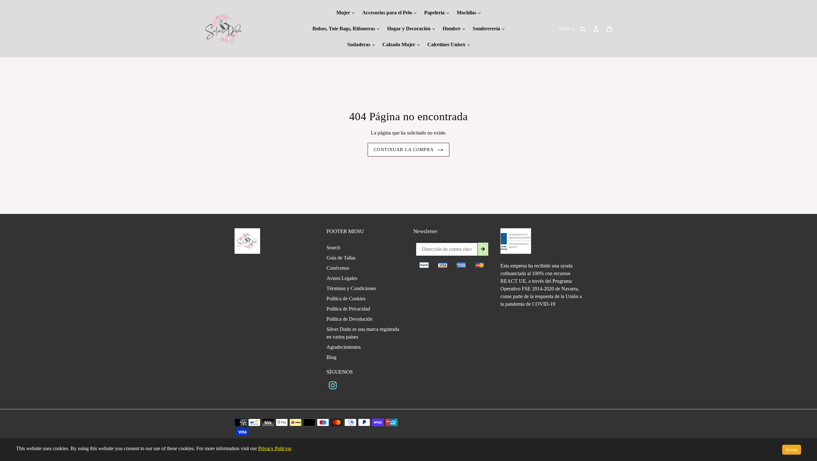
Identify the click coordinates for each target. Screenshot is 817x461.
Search (333, 247)
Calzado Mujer (399, 44)
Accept (791, 449)
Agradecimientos (343, 347)
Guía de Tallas (341, 257)
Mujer (343, 12)
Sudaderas (359, 44)
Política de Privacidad (348, 308)
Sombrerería (487, 28)
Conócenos (337, 268)
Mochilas (467, 12)
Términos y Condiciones (351, 288)
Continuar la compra (403, 149)
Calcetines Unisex (447, 44)
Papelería (435, 12)
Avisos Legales (341, 278)
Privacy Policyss (274, 448)
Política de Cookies (345, 298)
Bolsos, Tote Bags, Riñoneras (344, 28)
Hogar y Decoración (409, 28)
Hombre (452, 28)
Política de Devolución (349, 319)
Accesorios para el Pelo (387, 12)
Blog (331, 357)
